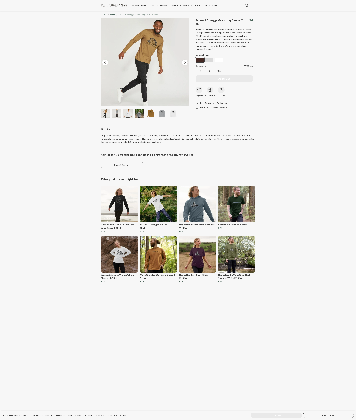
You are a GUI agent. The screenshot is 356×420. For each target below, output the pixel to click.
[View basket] (252, 5)
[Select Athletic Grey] (209, 60)
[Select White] (219, 60)
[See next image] (185, 62)
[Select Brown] (200, 60)
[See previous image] (105, 62)
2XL (219, 71)
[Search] (246, 5)
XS (200, 71)
